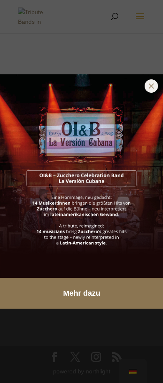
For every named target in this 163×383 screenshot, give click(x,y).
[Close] (151, 86)
